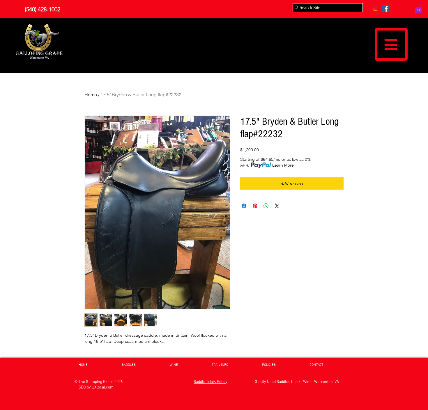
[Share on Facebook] (243, 205)
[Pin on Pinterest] (255, 205)
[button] (418, 8)
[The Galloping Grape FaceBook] (385, 8)
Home (90, 94)
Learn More (283, 165)
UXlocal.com (103, 387)
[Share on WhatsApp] (266, 205)
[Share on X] (277, 205)
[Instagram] (375, 8)
